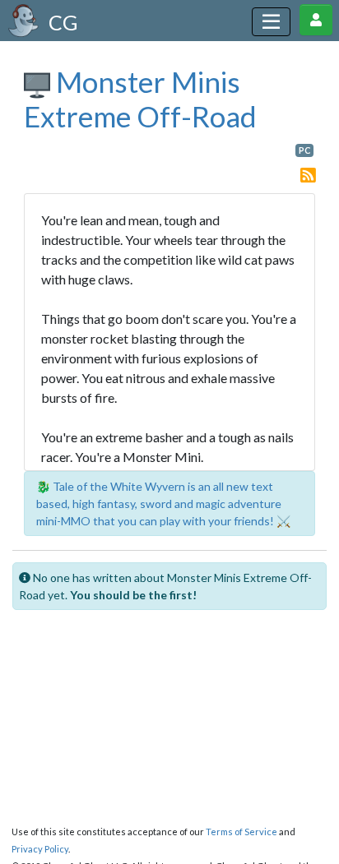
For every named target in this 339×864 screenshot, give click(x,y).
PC (304, 150)
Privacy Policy (40, 848)
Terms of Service (241, 831)
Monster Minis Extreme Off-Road (140, 98)
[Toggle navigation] (271, 21)
